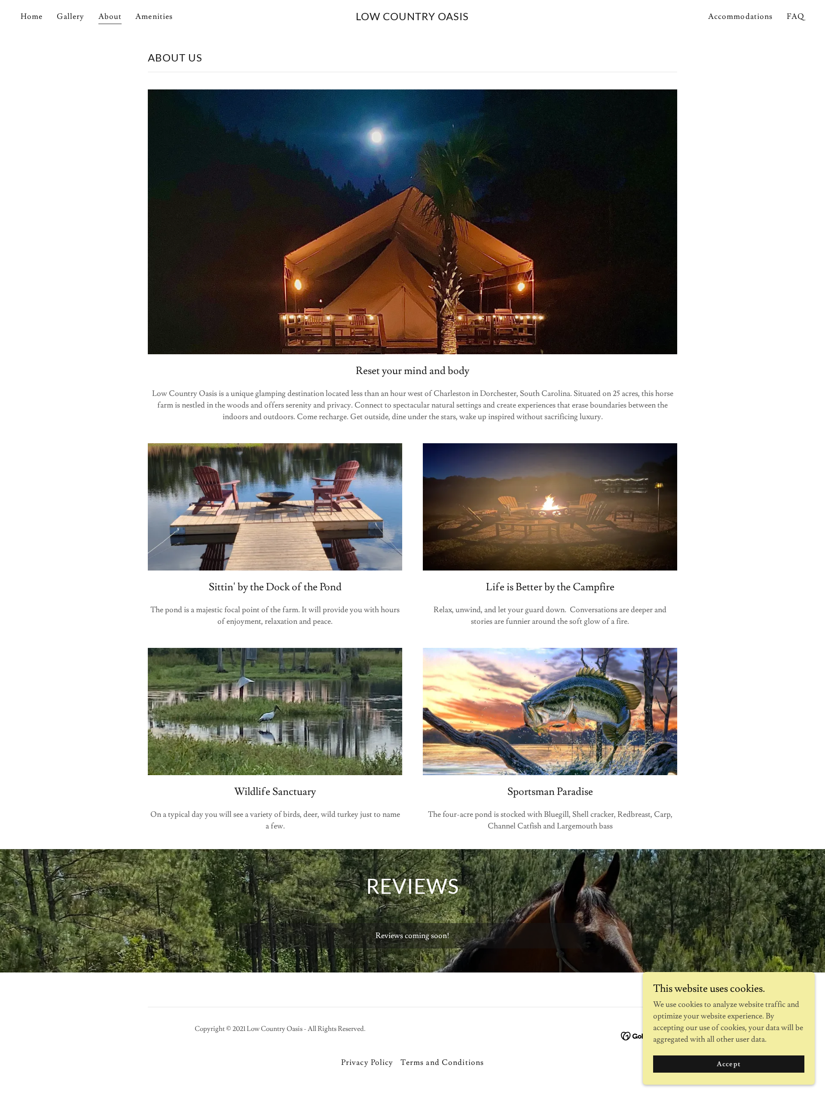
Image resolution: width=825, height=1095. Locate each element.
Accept (728, 1064)
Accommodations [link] (740, 16)
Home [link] (32, 16)
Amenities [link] (154, 16)
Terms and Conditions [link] (442, 1062)
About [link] (110, 16)
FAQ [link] (795, 16)
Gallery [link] (71, 16)
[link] (412, 18)
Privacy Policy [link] (367, 1062)
